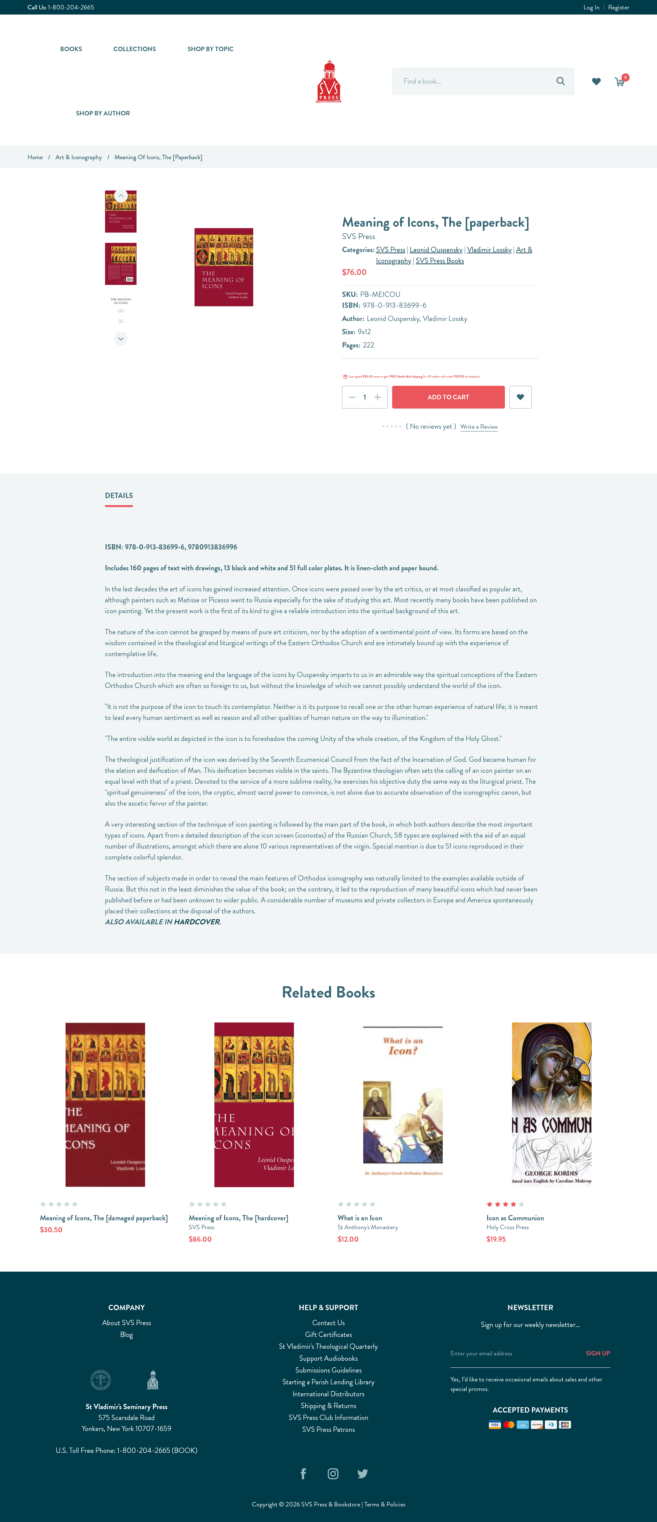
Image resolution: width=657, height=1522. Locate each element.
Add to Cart (254, 1092)
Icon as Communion (515, 1218)
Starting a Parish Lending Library (328, 1382)
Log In (591, 7)
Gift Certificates (328, 1334)
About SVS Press (126, 1322)
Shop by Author (103, 113)
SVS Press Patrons (328, 1429)
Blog (126, 1334)
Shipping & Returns (328, 1405)
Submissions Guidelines (328, 1370)
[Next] (121, 339)
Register (619, 7)
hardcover (196, 922)
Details (119, 495)
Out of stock (105, 1092)
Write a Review (479, 426)
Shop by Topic (211, 49)
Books (71, 49)
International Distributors (328, 1394)
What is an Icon (360, 1218)
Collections (134, 49)
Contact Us (328, 1322)
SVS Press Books (440, 260)
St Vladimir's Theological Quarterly (328, 1346)
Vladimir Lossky (489, 249)
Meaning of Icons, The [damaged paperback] (104, 1218)
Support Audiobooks (328, 1358)
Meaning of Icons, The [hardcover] (238, 1218)
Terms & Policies (384, 1504)
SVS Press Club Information (328, 1417)
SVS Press (390, 249)
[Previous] (121, 195)
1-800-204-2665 (71, 7)
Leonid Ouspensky (436, 249)
